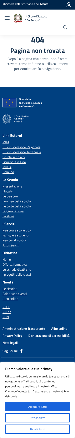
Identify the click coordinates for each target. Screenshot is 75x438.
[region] (37, 400)
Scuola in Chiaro (13, 157)
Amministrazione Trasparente (23, 328)
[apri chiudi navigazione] (7, 18)
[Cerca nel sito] (65, 27)
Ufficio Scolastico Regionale (21, 147)
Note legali (10, 342)
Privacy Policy (12, 335)
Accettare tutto (37, 406)
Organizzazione (13, 211)
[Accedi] (68, 4)
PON (5, 316)
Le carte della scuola (16, 206)
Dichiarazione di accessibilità (49, 335)
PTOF (6, 306)
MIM (5, 142)
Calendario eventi (14, 293)
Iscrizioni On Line (14, 161)
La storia (8, 216)
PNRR (6, 311)
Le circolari (9, 288)
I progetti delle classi (16, 274)
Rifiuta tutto (37, 429)
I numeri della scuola (16, 201)
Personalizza (37, 418)
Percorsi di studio (14, 240)
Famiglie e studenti (15, 235)
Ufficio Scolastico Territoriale (21, 152)
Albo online (10, 298)
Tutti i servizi (10, 245)
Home (6, 259)
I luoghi (7, 191)
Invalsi (6, 166)
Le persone (10, 196)
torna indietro (30, 64)
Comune (8, 171)
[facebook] (21, 351)
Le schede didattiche (16, 269)
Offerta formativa (14, 264)
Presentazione (12, 186)
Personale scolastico (16, 230)
